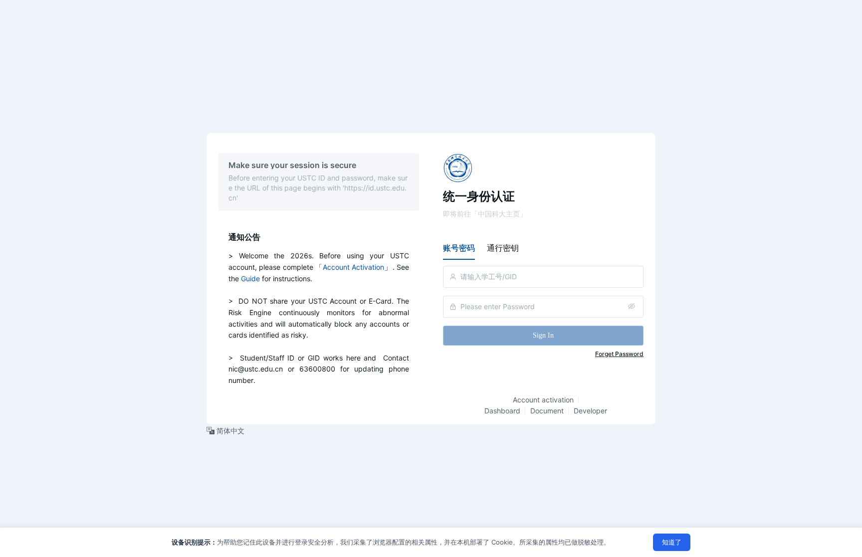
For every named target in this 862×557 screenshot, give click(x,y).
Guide (250, 278)
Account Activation (353, 267)
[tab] (459, 248)
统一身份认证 (479, 196)
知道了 (671, 542)
